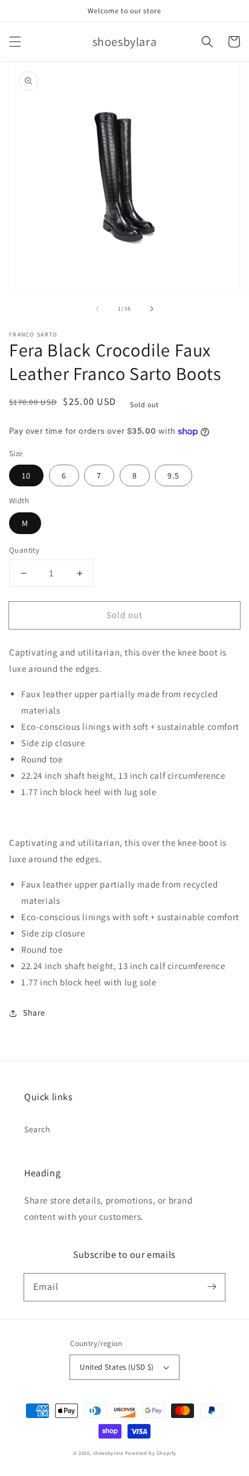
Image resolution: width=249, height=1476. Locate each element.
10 (26, 475)
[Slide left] (97, 308)
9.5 (173, 475)
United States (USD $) (117, 1367)
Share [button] (34, 1012)
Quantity (24, 550)
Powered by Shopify (150, 1452)
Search (37, 1129)
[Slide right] (151, 308)
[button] (15, 41)
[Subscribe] (211, 1287)
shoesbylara (108, 1452)
